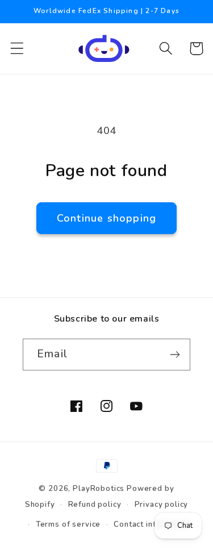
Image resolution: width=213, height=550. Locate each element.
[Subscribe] (175, 354)
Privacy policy (162, 504)
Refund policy (95, 504)
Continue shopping (106, 218)
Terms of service (68, 524)
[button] (17, 49)
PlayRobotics (98, 489)
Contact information (152, 524)
